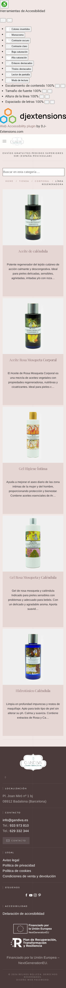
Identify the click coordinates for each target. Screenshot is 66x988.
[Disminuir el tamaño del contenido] (57, 86)
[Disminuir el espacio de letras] (47, 102)
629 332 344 (19, 831)
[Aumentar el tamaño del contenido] (63, 86)
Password (41, 980)
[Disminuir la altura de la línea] (41, 96)
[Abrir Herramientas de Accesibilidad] (4, 4)
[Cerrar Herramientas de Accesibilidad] (9, 20)
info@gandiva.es (15, 820)
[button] (4, 141)
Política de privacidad (19, 865)
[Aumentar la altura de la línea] (47, 96)
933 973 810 (19, 825)
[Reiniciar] (3, 20)
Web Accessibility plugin (18, 126)
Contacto (18, 840)
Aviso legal (11, 860)
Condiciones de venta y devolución (29, 876)
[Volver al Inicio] (17, 141)
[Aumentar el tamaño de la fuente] (50, 91)
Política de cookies (17, 871)
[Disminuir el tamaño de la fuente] (44, 91)
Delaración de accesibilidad (23, 913)
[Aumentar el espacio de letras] (52, 102)
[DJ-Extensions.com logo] (33, 115)
